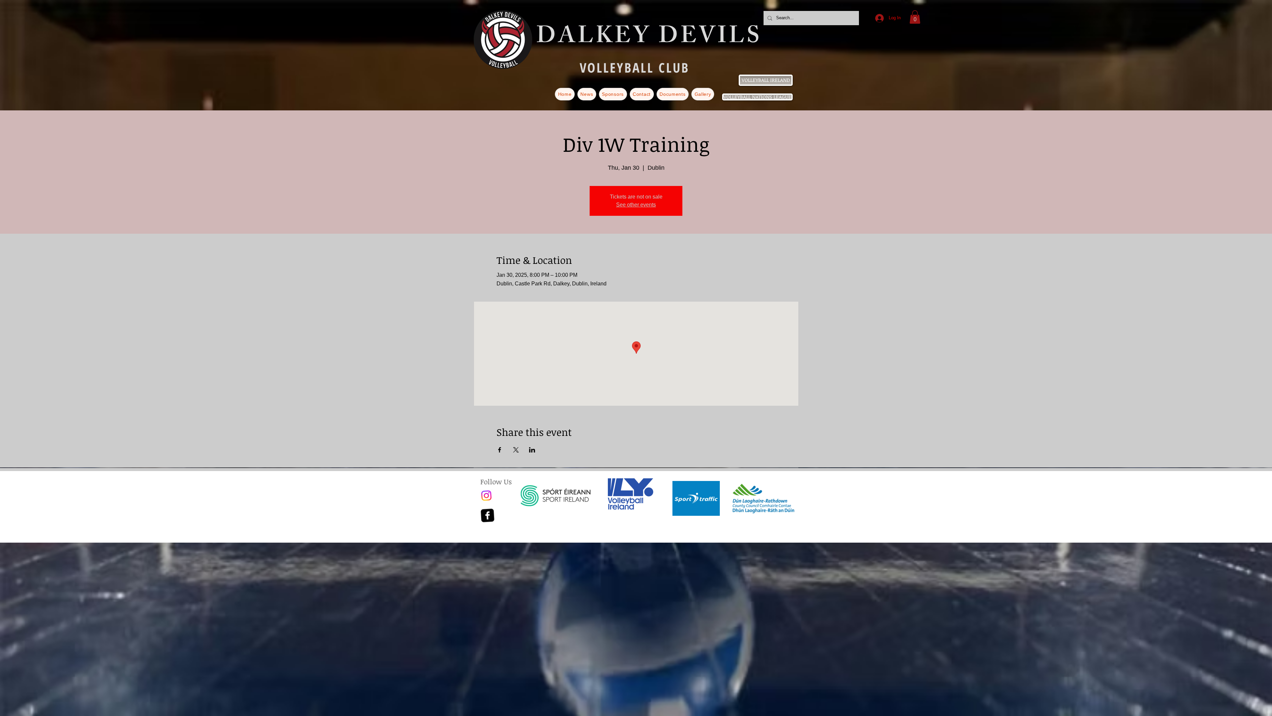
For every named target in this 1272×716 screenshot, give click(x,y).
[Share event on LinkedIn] (532, 449)
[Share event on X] (516, 449)
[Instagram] (487, 495)
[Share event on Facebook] (500, 449)
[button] (915, 17)
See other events (636, 205)
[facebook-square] (487, 515)
